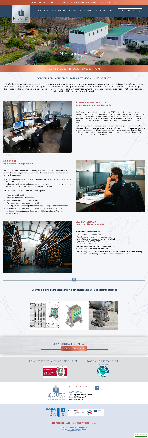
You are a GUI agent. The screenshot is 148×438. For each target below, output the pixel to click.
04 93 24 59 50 (75, 392)
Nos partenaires (61, 11)
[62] (74, 315)
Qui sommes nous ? (104, 11)
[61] (44, 315)
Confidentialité (81, 423)
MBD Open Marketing (79, 429)
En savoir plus (55, 364)
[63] (103, 315)
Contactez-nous (129, 11)
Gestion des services (141, 434)
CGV (94, 423)
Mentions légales (61, 423)
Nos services (43, 11)
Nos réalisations (82, 11)
